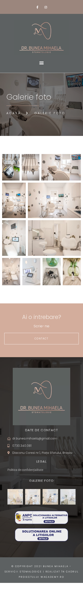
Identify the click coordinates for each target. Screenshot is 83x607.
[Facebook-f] (37, 7)
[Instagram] (46, 7)
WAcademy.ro (52, 577)
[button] (41, 62)
